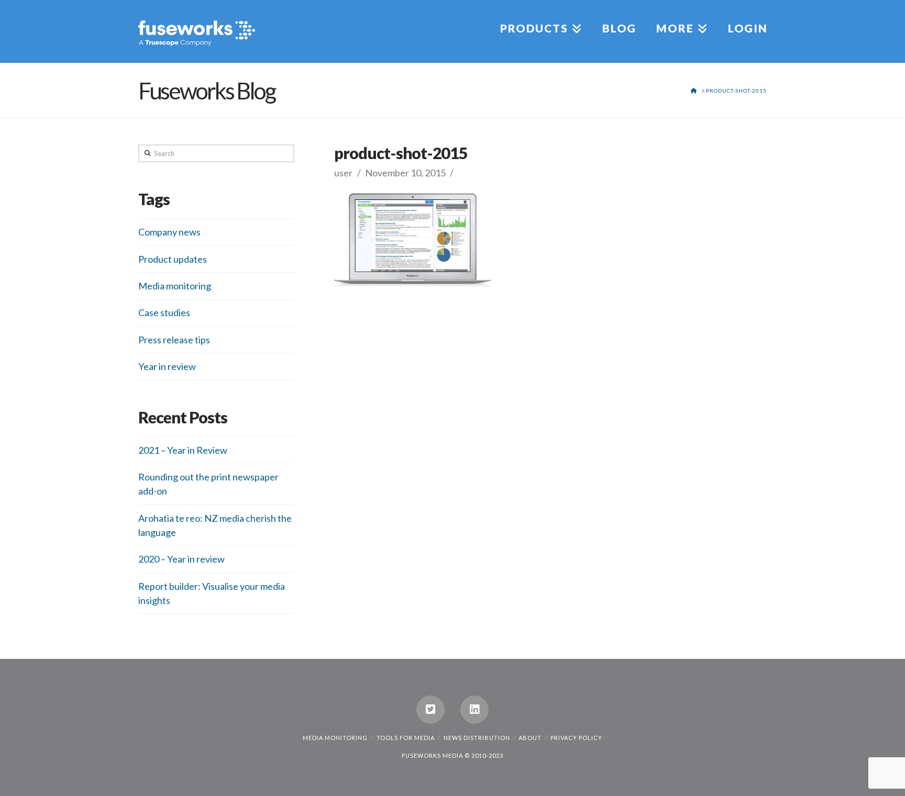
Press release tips (174, 339)
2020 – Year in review (181, 559)
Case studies (164, 312)
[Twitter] (430, 710)
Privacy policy (576, 737)
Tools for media (406, 737)
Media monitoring (174, 286)
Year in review (167, 366)
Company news (169, 232)
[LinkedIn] (474, 710)
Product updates (172, 259)
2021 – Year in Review (182, 450)
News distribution (477, 737)
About (530, 737)
